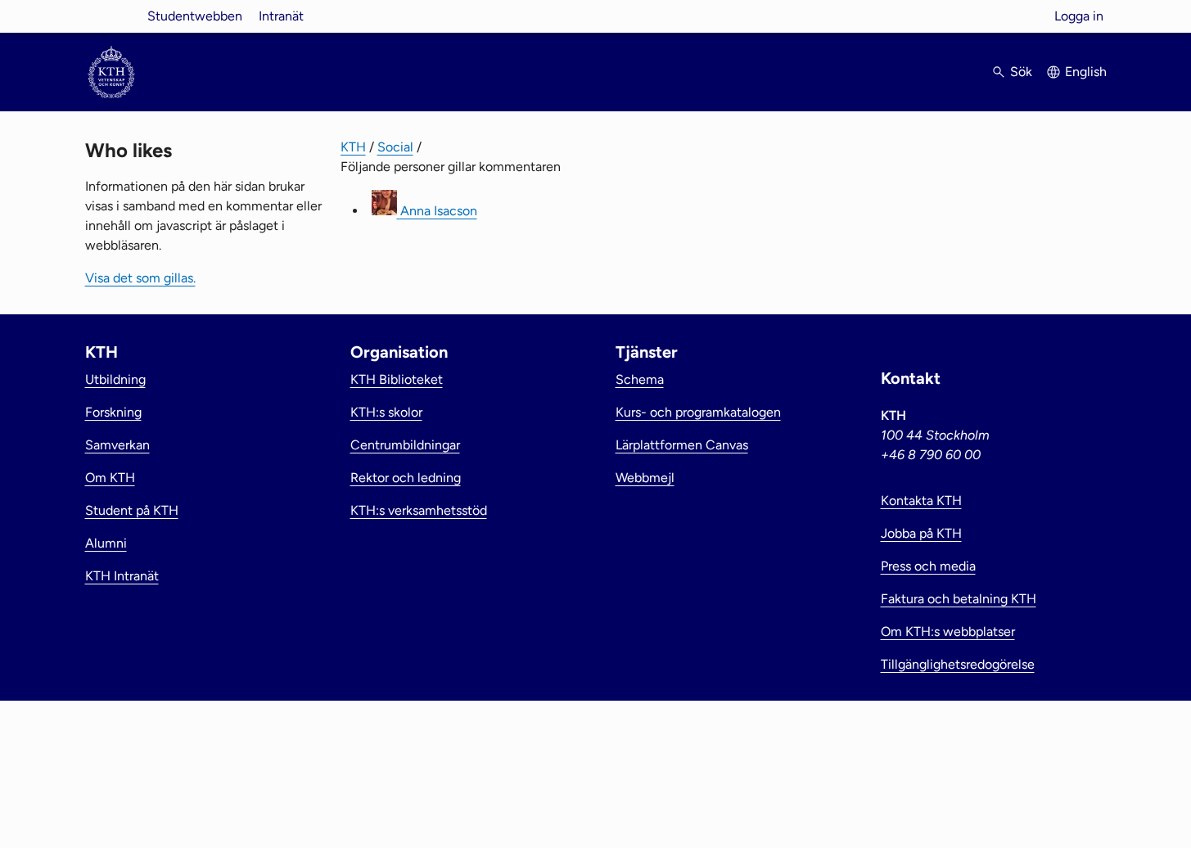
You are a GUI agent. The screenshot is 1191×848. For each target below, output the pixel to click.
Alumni (106, 543)
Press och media (928, 566)
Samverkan (117, 445)
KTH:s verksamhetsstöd (418, 510)
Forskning (113, 412)
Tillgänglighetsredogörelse (958, 664)
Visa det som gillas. (140, 278)
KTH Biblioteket (396, 379)
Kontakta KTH (921, 500)
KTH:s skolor (386, 412)
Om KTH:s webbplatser (948, 631)
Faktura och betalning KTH (958, 599)
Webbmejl (645, 477)
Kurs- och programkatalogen (698, 412)
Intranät (281, 16)
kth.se (111, 16)
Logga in (1078, 16)
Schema (640, 379)
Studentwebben (194, 16)
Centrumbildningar (405, 445)
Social (395, 147)
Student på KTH (131, 510)
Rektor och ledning (405, 477)
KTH (353, 147)
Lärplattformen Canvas (682, 445)
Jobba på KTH (921, 533)
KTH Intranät (122, 576)
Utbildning (115, 379)
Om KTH (110, 477)
